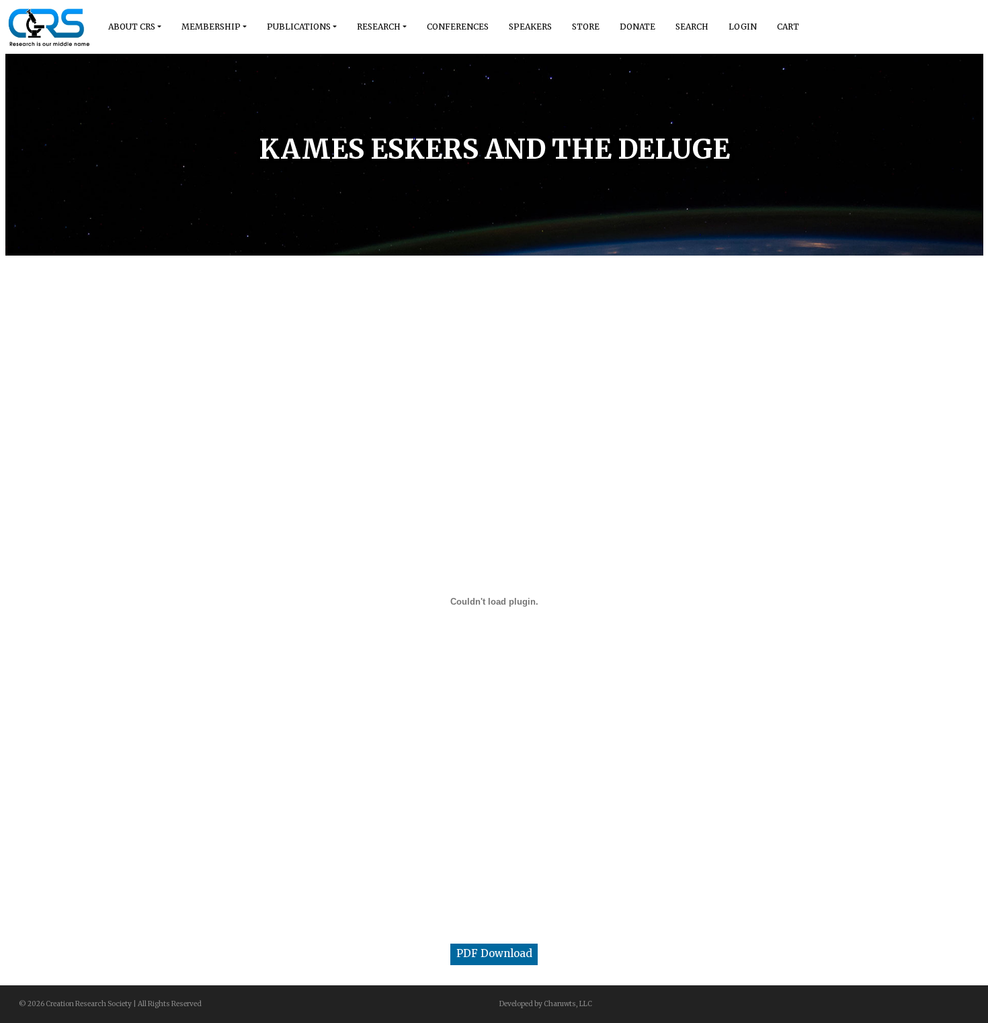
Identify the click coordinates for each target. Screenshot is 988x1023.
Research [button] (379, 27)
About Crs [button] (131, 27)
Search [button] (691, 27)
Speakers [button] (530, 27)
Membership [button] (211, 27)
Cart (788, 27)
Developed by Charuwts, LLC (545, 1003)
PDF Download (494, 953)
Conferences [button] (458, 27)
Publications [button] (299, 27)
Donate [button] (637, 27)
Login (743, 27)
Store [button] (586, 27)
